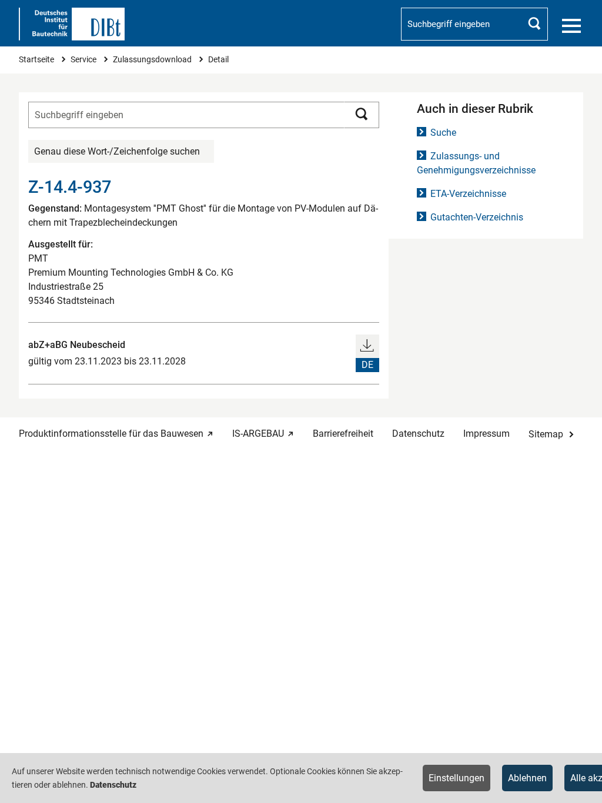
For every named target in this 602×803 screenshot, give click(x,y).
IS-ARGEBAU (258, 433)
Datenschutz (418, 433)
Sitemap (546, 434)
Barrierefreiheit (343, 433)
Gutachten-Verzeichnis (476, 217)
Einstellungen (456, 778)
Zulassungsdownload (153, 60)
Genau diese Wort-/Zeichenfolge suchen (117, 151)
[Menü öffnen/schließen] (571, 25)
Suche (443, 132)
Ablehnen (527, 778)
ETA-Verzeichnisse (468, 193)
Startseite (37, 60)
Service (84, 60)
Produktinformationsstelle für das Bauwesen (111, 433)
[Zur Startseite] (72, 24)
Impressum (486, 433)
